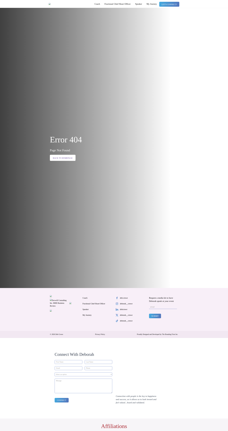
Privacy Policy (100, 334)
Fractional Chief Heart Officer (117, 4)
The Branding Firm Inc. (170, 334)
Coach (97, 4)
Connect (61, 400)
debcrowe (123, 309)
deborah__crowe (126, 304)
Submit (155, 316)
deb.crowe (124, 298)
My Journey (152, 4)
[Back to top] (222, 425)
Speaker (138, 4)
